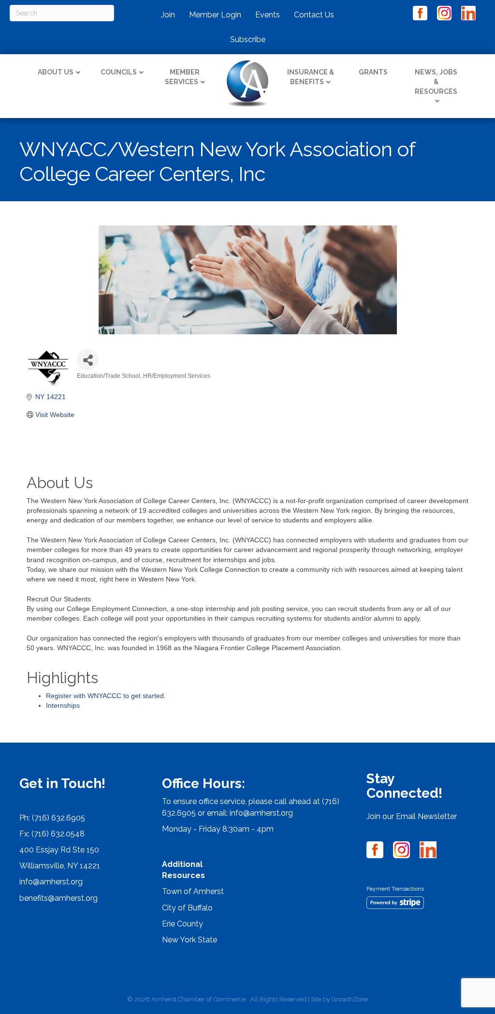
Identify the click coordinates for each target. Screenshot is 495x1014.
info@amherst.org (51, 881)
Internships (63, 705)
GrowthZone (350, 999)
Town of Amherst (193, 891)
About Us (55, 72)
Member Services (182, 77)
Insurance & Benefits (310, 77)
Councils (119, 72)
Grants (373, 72)
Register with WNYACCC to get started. (106, 696)
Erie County (182, 923)
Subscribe (247, 39)
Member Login (215, 14)
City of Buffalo (187, 907)
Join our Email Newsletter (411, 816)
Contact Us (314, 14)
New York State (189, 939)
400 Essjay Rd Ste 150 (59, 849)
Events (267, 14)
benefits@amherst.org (58, 898)
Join (168, 14)
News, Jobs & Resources (436, 81)
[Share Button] (88, 360)
